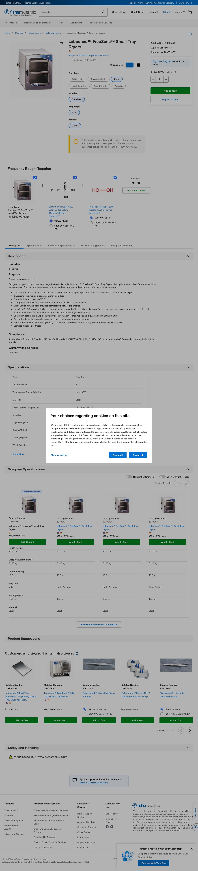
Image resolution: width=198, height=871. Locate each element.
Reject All (118, 455)
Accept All (138, 455)
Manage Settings (59, 454)
